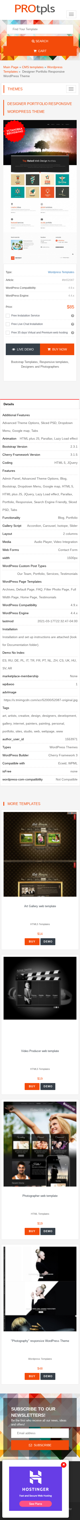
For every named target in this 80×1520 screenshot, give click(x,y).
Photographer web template (40, 1195)
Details (9, 404)
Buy (32, 941)
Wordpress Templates (61, 272)
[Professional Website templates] (35, 9)
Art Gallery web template (40, 906)
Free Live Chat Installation (27, 324)
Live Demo (24, 349)
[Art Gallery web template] (40, 854)
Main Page (10, 67)
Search (41, 41)
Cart (41, 51)
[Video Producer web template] (40, 988)
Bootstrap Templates (24, 362)
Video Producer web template (40, 1051)
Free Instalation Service (25, 315)
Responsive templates (54, 362)
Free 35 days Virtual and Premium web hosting (39, 332)
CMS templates (33, 67)
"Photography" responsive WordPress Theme (40, 1341)
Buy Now (58, 349)
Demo (48, 941)
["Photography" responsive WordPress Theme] (40, 1289)
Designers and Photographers (40, 366)
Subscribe (41, 1445)
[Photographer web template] (40, 1144)
